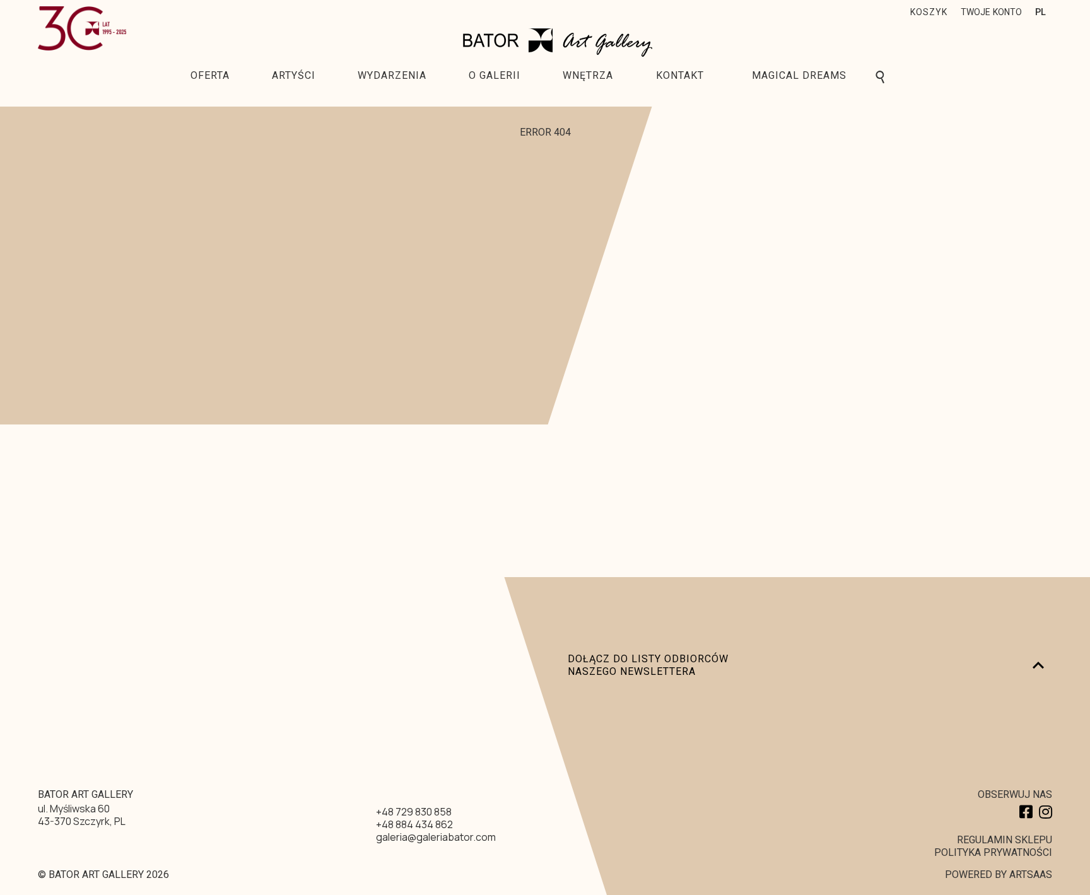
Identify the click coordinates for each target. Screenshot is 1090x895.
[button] (930, 13)
